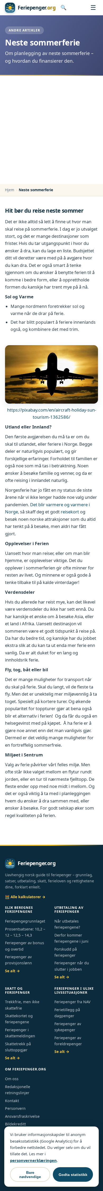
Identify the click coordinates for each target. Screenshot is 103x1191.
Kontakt (12, 1100)
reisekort (70, 512)
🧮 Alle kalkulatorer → (25, 896)
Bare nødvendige (30, 1174)
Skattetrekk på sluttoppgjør (18, 1046)
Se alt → (12, 970)
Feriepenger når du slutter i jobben (71, 965)
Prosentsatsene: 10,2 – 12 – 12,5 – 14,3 (25, 932)
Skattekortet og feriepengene (19, 1018)
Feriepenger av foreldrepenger (68, 1040)
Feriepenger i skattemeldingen (20, 1032)
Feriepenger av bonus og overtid (24, 945)
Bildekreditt (15, 1123)
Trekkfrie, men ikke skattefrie (22, 1004)
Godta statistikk (73, 1174)
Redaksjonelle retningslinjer (17, 1089)
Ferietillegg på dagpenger (67, 1012)
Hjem (9, 189)
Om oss (11, 1078)
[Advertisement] (51, 129)
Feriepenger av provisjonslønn (18, 959)
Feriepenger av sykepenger (67, 1026)
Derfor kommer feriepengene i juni (71, 938)
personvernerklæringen (33, 1160)
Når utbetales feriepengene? (67, 924)
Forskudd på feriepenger (65, 952)
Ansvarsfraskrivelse (22, 1116)
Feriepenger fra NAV (72, 1001)
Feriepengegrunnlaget (25, 921)
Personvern (15, 1108)
